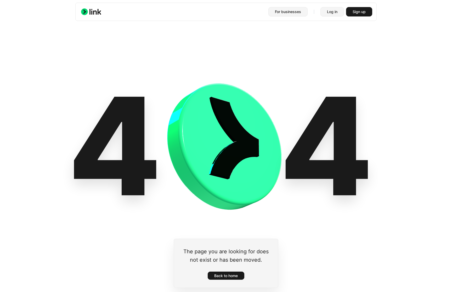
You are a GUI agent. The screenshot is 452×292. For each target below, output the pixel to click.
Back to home (226, 275)
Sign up (359, 11)
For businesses (288, 11)
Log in (332, 11)
